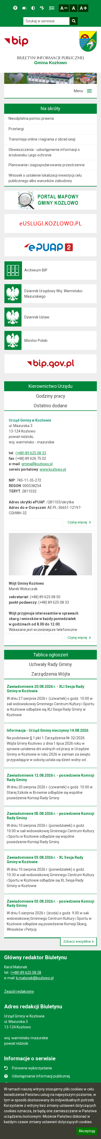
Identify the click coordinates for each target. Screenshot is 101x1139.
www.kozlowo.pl (53, 469)
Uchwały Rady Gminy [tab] (50, 664)
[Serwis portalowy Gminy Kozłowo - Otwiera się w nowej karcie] (88, 41)
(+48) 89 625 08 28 (26, 972)
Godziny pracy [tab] (50, 396)
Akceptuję (86, 1132)
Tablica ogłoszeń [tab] (50, 654)
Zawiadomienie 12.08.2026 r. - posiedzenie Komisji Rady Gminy (50, 777)
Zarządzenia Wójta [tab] (50, 674)
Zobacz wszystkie (77, 941)
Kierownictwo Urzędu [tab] (50, 386)
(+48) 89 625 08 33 (31, 453)
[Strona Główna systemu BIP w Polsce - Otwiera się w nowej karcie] (16, 41)
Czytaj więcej (78, 522)
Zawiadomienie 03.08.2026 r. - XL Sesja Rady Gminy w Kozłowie (45, 859)
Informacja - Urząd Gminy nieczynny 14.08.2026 (47, 730)
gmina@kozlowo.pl (37, 464)
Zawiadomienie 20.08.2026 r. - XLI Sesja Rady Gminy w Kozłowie (45, 688)
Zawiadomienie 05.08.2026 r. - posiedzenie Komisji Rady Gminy (50, 815)
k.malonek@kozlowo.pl (35, 978)
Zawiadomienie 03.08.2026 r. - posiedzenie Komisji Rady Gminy (50, 903)
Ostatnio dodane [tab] (50, 405)
